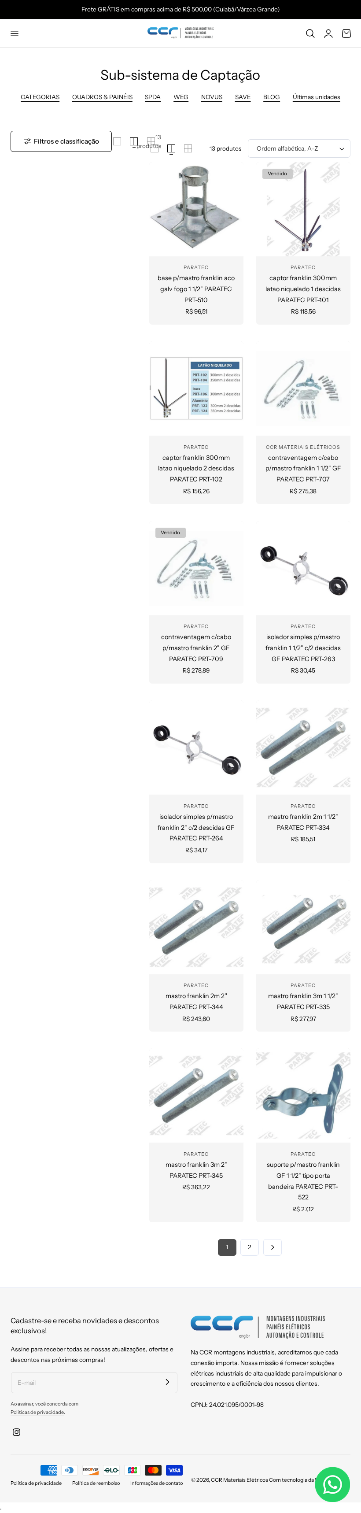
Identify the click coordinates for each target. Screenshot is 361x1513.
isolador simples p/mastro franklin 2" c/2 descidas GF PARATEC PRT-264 (196, 828)
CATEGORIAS (40, 96)
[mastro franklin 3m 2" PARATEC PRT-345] (196, 1095)
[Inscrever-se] (167, 1382)
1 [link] (227, 1246)
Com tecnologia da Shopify (301, 1479)
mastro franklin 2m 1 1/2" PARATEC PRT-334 (303, 822)
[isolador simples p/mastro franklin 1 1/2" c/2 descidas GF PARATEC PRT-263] (303, 568)
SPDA (153, 96)
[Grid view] (117, 141)
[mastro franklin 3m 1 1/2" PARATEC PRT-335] (303, 927)
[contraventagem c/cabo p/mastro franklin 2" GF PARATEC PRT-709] (196, 568)
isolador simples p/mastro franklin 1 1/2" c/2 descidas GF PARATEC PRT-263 (303, 648)
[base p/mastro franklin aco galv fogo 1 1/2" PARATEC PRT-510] (196, 209)
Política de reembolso (96, 1483)
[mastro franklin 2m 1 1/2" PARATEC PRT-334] (303, 747)
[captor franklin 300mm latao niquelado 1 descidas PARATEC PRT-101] (303, 209)
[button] (14, 33)
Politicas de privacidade (37, 1412)
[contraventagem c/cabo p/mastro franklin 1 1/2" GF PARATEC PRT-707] (303, 388)
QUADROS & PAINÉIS (102, 96)
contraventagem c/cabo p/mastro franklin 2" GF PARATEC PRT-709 (196, 648)
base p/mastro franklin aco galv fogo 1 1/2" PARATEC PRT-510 (196, 289)
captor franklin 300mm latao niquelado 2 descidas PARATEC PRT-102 (196, 469)
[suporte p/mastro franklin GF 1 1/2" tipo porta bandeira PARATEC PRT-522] (303, 1095)
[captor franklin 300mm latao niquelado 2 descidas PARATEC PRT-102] (196, 388)
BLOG (271, 96)
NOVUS (211, 96)
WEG (180, 96)
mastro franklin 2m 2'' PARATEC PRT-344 (196, 1001)
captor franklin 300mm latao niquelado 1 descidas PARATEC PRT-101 (303, 289)
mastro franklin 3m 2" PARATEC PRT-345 (196, 1170)
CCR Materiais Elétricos (239, 1479)
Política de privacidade (36, 1483)
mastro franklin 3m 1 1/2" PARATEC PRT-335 (303, 1001)
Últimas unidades (316, 96)
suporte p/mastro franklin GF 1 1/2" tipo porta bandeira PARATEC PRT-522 (303, 1181)
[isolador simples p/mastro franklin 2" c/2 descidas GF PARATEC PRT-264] (196, 747)
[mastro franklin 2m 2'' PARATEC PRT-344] (196, 927)
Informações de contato (156, 1483)
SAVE (243, 96)
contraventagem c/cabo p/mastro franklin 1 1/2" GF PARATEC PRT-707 (303, 469)
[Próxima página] (272, 1247)
